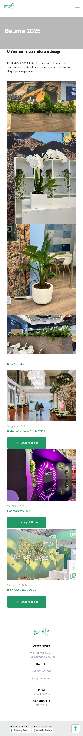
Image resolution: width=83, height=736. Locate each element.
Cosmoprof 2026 (18, 511)
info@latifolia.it (41, 678)
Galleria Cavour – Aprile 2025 (26, 431)
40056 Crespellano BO (41, 657)
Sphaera (46, 726)
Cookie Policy (44, 730)
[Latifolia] (10, 6)
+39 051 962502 (41, 671)
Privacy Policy (22, 730)
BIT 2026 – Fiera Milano (22, 590)
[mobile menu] (77, 6)
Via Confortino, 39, (41, 652)
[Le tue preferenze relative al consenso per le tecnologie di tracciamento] (76, 729)
